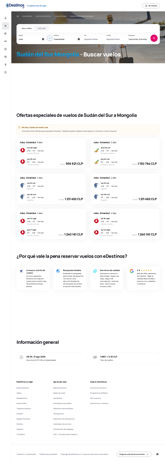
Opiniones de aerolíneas (63, 408)
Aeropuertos (58, 413)
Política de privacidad (48, 454)
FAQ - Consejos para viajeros (65, 434)
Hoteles (19, 413)
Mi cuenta (152, 6)
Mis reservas (95, 398)
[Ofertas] (5, 49)
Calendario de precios (62, 424)
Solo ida (41, 28)
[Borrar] (43, 39)
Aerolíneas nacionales (62, 403)
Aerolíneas (57, 398)
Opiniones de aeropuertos (64, 419)
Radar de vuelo (59, 393)
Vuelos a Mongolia (61, 16)
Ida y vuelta (26, 28)
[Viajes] (5, 33)
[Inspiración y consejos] (5, 64)
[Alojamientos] (5, 41)
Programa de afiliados (99, 393)
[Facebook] (157, 454)
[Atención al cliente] (5, 72)
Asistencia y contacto (99, 403)
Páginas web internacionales (132, 454)
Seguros (19, 429)
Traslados (20, 434)
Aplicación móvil (59, 388)
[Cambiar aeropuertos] (49, 38)
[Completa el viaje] (5, 56)
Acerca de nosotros (98, 388)
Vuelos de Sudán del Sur (43, 16)
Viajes (19, 393)
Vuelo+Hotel (21, 403)
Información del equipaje (63, 429)
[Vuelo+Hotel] (5, 18)
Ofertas (19, 424)
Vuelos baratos (27, 16)
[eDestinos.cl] (17, 16)
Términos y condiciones (26, 454)
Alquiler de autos (23, 419)
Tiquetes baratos (23, 408)
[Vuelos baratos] (5, 25)
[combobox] (29, 39)
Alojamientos (21, 398)
